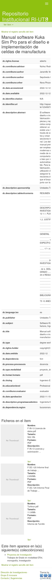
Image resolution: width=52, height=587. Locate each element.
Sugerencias (16, 578)
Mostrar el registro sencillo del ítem (17, 31)
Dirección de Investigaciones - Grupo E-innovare (14, 574)
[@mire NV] (45, 576)
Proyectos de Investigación (19, 554)
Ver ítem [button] (8, 24)
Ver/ (29, 461)
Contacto (5, 578)
